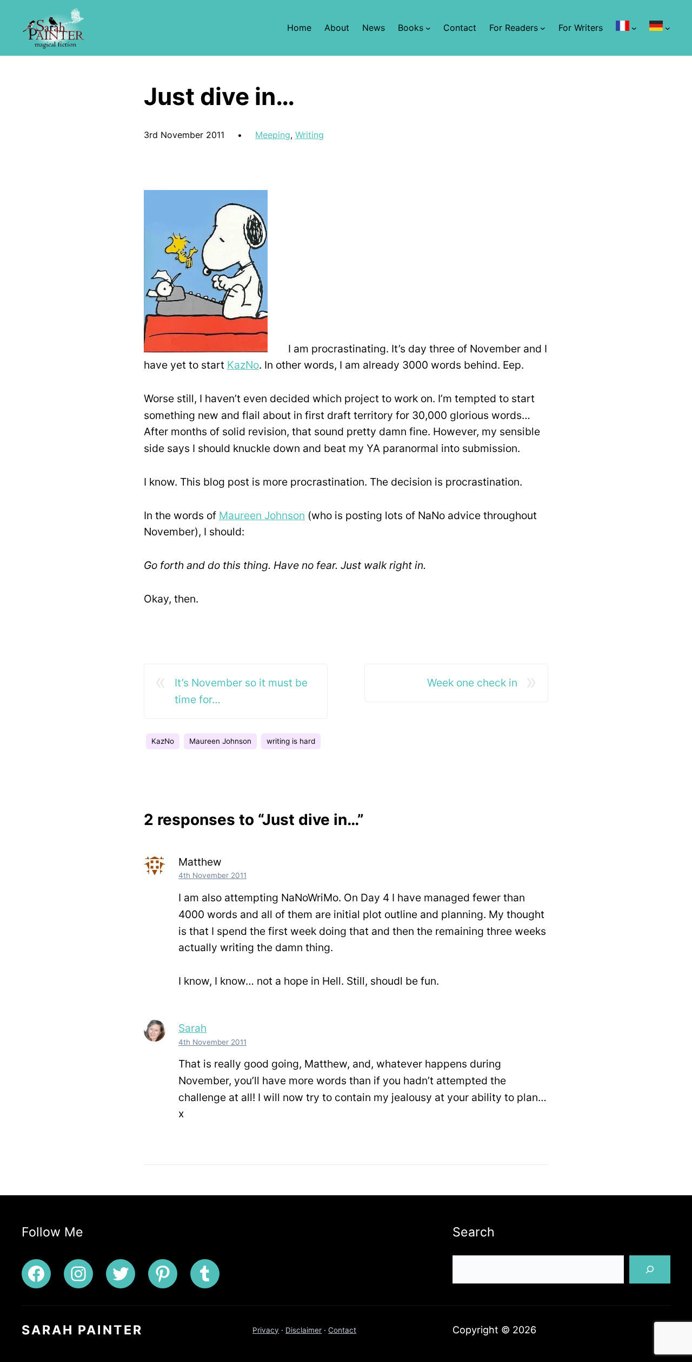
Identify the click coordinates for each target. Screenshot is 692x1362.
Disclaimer (303, 1330)
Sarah (192, 1028)
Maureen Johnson (262, 515)
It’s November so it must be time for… (241, 691)
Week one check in (472, 682)
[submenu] (634, 27)
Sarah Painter (82, 1330)
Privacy (265, 1330)
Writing (309, 134)
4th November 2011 (212, 875)
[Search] (649, 1269)
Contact (342, 1330)
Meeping (272, 134)
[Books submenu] (428, 27)
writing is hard (291, 741)
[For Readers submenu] (542, 27)
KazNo (243, 364)
